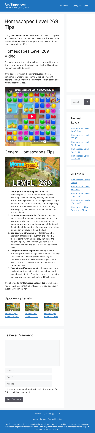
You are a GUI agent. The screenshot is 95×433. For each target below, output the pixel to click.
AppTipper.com (16, 4)
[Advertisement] (80, 53)
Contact (43, 419)
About (35, 419)
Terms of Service (55, 419)
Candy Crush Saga (80, 6)
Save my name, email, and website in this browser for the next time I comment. (32, 390)
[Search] (87, 102)
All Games (64, 6)
